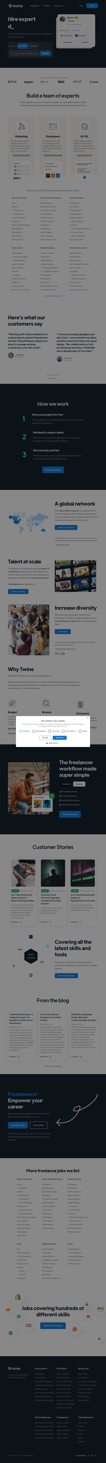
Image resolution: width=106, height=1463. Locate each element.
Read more (64, 726)
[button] (53, 743)
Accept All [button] (60, 738)
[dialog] (53, 731)
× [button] (88, 718)
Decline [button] (45, 738)
